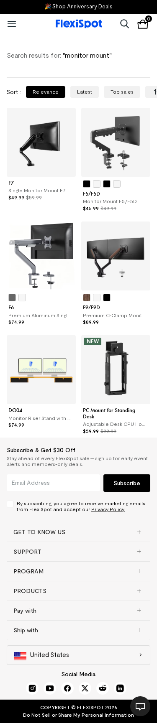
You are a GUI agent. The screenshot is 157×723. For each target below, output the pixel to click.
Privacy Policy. (108, 509)
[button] (78, 532)
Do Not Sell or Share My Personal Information (78, 715)
